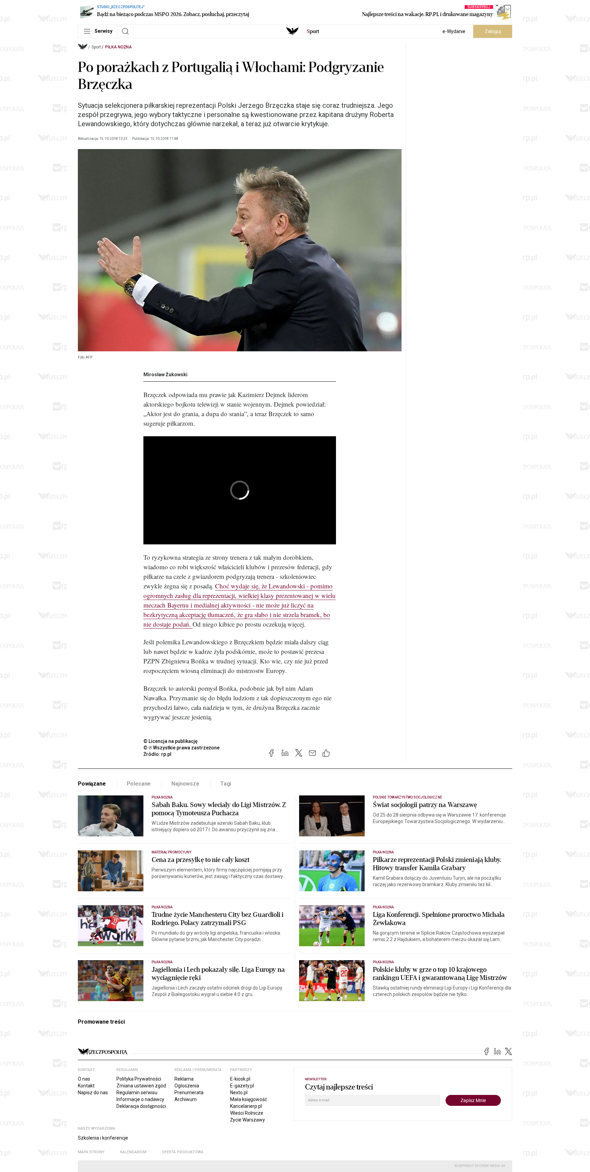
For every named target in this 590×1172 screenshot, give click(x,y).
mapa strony (91, 1152)
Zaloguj (493, 31)
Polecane (139, 783)
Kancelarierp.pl (246, 1106)
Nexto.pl (239, 1092)
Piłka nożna (118, 47)
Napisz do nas (93, 1092)
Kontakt (86, 1085)
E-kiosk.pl (240, 1079)
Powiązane (92, 783)
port (313, 31)
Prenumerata (188, 1092)
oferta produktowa (182, 1152)
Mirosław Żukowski (165, 374)
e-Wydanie (453, 31)
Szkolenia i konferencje (103, 1138)
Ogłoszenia (186, 1085)
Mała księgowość (248, 1099)
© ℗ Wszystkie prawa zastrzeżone (181, 747)
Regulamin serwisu (136, 1092)
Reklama (184, 1079)
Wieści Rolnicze (246, 1113)
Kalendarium (133, 1152)
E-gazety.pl (242, 1085)
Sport (96, 47)
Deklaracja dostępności (141, 1106)
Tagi (225, 783)
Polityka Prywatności (138, 1079)
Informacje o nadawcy (140, 1099)
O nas (84, 1079)
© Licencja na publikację (170, 741)
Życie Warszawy (247, 1120)
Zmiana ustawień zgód (141, 1085)
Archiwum (185, 1099)
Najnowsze (185, 783)
